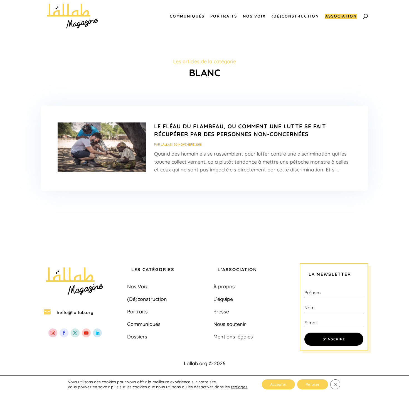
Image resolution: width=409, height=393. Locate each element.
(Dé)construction (295, 16)
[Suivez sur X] (75, 332)
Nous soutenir (229, 324)
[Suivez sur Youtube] (86, 332)
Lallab (166, 144)
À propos (224, 286)
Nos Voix (254, 16)
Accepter (278, 384)
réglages (239, 386)
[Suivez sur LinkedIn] (97, 332)
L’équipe (223, 299)
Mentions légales (233, 336)
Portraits (223, 16)
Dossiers (137, 336)
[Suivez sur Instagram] (52, 332)
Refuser (312, 384)
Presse (221, 311)
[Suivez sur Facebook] (64, 332)
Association (341, 16)
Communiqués (187, 16)
